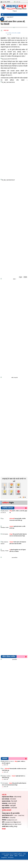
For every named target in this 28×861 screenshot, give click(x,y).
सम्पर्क (24, 854)
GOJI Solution (11, 857)
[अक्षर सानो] (8, 34)
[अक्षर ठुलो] (10, 34)
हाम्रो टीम (11, 856)
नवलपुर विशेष (9, 17)
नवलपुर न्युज (6, 30)
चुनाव (21, 277)
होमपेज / (3, 17)
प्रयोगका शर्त (21, 856)
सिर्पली (25, 277)
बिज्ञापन (16, 856)
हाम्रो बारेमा (6, 856)
